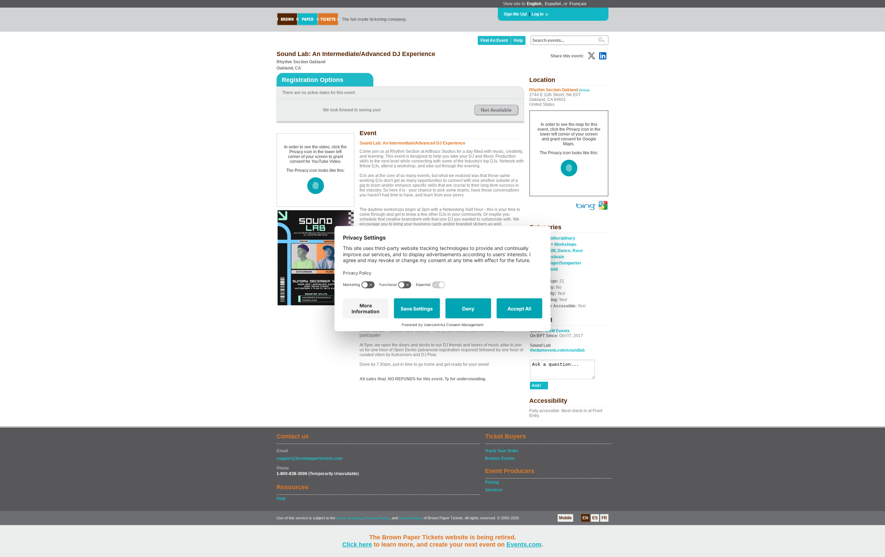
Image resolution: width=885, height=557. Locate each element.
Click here (357, 544)
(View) (584, 90)
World (552, 269)
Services (494, 490)
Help (518, 40)
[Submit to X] (591, 56)
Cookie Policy (410, 518)
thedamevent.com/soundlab (557, 350)
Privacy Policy (377, 518)
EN (585, 518)
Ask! (536, 385)
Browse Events (500, 458)
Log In (537, 14)
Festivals (555, 256)
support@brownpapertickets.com (310, 458)
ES (595, 518)
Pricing (492, 482)
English (534, 3)
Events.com (523, 544)
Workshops (565, 244)
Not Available (496, 110)
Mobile (565, 518)
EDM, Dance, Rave (564, 250)
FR (604, 518)
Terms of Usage (349, 518)
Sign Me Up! (515, 14)
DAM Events (557, 330)
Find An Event (494, 40)
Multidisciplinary (559, 238)
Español (553, 3)
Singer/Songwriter (563, 263)
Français (578, 3)
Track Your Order (502, 450)
